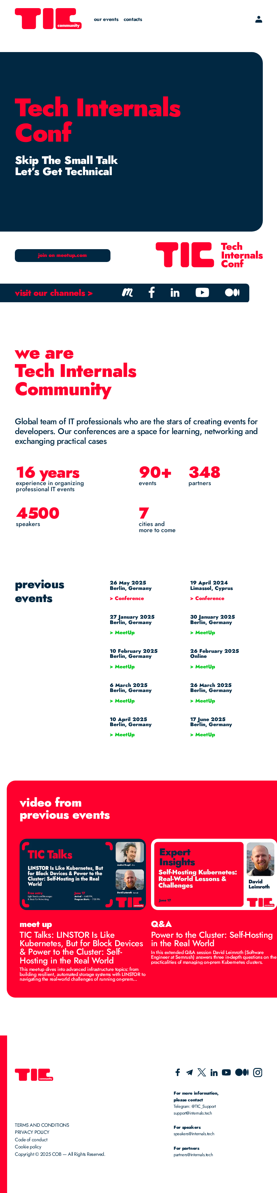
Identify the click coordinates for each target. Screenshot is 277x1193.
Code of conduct (31, 1139)
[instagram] (257, 1075)
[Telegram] (189, 1074)
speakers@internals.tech (194, 1133)
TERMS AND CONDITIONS (42, 1125)
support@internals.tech (193, 1113)
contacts (133, 19)
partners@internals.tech (193, 1154)
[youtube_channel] (226, 1074)
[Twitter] (201, 1074)
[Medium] (242, 1074)
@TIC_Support (204, 1106)
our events (106, 19)
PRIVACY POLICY (32, 1132)
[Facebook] (178, 1074)
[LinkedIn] (214, 1074)
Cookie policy (28, 1146)
